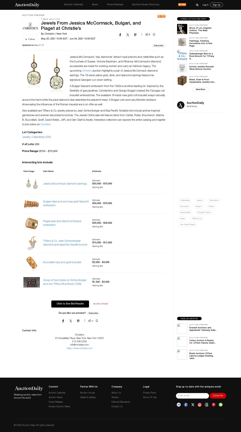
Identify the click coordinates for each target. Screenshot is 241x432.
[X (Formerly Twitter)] (193, 405)
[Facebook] (186, 405)
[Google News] (179, 405)
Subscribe (158, 46)
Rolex (183, 219)
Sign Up (216, 4)
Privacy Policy (149, 393)
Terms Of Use (149, 397)
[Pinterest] (214, 405)
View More (200, 90)
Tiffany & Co (197, 219)
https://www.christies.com (79, 348)
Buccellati (185, 206)
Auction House (87, 393)
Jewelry (200, 200)
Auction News (55, 397)
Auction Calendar (73, 5)
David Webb (186, 213)
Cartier (211, 206)
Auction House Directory (145, 5)
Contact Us (116, 407)
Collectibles (185, 200)
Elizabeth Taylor (204, 213)
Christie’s (87, 71)
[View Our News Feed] (182, 5)
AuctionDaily (195, 103)
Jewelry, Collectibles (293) (36, 137)
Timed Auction (50, 19)
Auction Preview (33, 15)
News (95, 5)
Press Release (115, 5)
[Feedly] (221, 405)
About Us (116, 393)
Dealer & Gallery (88, 397)
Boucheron (214, 200)
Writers (115, 397)
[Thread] (207, 405)
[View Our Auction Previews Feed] (161, 16)
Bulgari (198, 206)
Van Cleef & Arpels (188, 225)
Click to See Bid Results (70, 304)
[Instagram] (200, 405)
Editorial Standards (120, 402)
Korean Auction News (59, 407)
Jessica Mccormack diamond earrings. (65, 184)
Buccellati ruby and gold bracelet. (62, 262)
